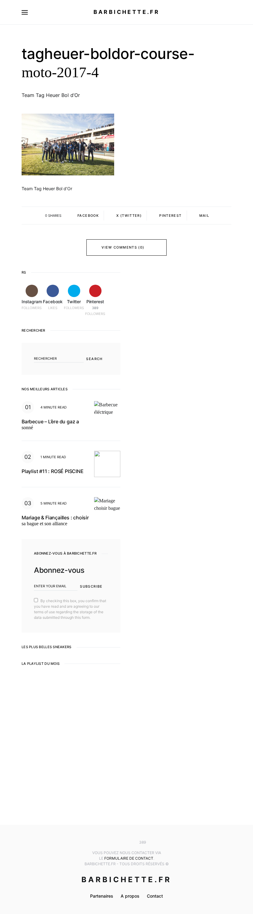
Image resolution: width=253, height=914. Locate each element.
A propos (130, 896)
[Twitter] (126, 842)
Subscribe (91, 586)
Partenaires (101, 896)
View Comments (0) (123, 247)
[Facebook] (117, 842)
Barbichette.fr (126, 12)
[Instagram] (108, 842)
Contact (155, 896)
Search (94, 359)
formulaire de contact (128, 858)
